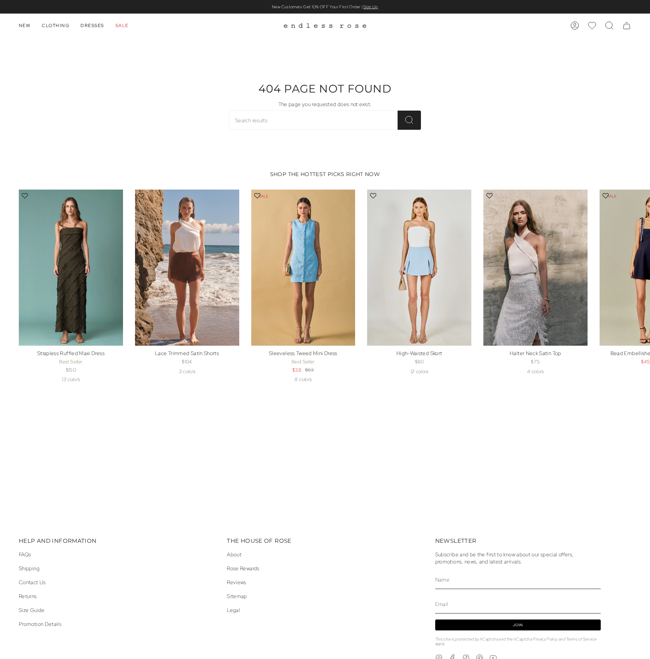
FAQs (25, 554)
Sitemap (237, 596)
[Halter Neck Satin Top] (535, 268)
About (234, 554)
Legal (233, 609)
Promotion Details (40, 623)
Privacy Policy (545, 639)
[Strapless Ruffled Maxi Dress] (71, 268)
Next (638, 280)
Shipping (29, 568)
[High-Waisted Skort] (419, 268)
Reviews (236, 582)
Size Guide (32, 609)
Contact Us (32, 582)
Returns (28, 596)
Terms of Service (581, 639)
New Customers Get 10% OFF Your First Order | (325, 6)
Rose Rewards (243, 568)
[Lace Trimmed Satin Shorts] (187, 268)
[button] (24, 25)
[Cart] (626, 25)
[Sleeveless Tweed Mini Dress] (303, 268)
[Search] (409, 120)
